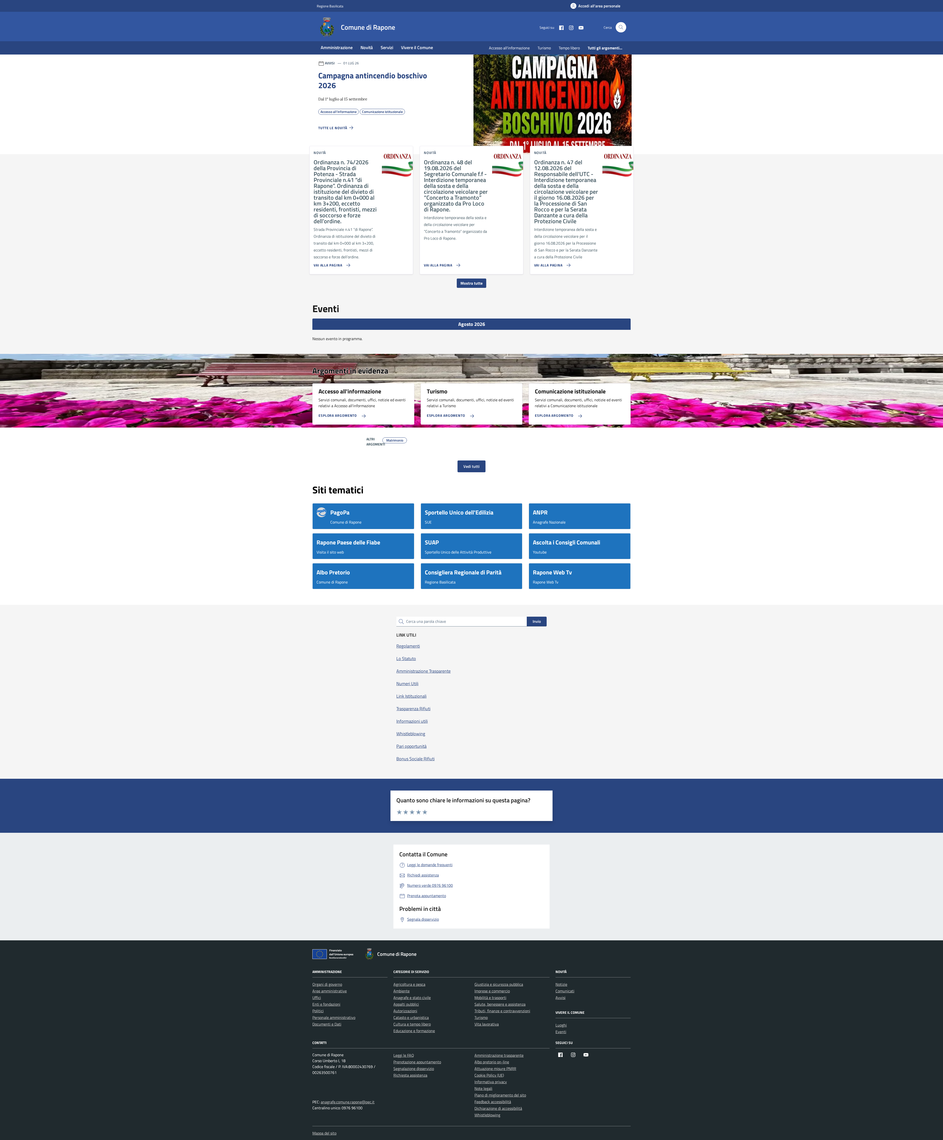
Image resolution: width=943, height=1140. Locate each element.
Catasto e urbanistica (411, 1017)
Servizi (387, 47)
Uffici (316, 998)
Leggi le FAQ (403, 1055)
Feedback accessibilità (492, 1102)
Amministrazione (337, 47)
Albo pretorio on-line (491, 1062)
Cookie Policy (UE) (489, 1075)
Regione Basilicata (330, 6)
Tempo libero (569, 48)
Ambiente (401, 991)
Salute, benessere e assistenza (500, 1004)
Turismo (544, 48)
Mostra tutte (471, 283)
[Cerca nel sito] (621, 27)
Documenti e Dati (326, 1024)
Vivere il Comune (417, 47)
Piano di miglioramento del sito (500, 1095)
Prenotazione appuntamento (417, 1062)
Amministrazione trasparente (499, 1055)
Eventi (560, 1032)
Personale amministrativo (333, 1017)
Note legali (483, 1088)
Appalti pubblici (406, 1004)
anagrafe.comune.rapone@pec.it (347, 1102)
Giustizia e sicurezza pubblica (498, 984)
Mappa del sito (324, 1133)
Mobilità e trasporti (490, 998)
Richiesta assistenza (410, 1075)
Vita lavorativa (486, 1024)
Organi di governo (327, 984)
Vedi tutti (471, 466)
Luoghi (561, 1025)
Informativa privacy (490, 1082)
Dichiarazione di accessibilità (498, 1108)
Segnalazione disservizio (413, 1068)
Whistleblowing (487, 1115)
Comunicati (564, 991)
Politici (318, 1011)
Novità (367, 47)
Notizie (561, 984)
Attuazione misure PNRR (495, 1068)
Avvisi (560, 998)
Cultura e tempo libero (412, 1024)
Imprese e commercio (492, 991)
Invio (537, 621)
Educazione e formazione (414, 1031)
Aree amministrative (329, 991)
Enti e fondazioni (326, 1004)
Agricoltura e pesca (409, 984)
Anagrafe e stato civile (412, 998)
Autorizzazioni (405, 1011)
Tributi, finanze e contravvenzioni (502, 1011)
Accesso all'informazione (509, 48)
